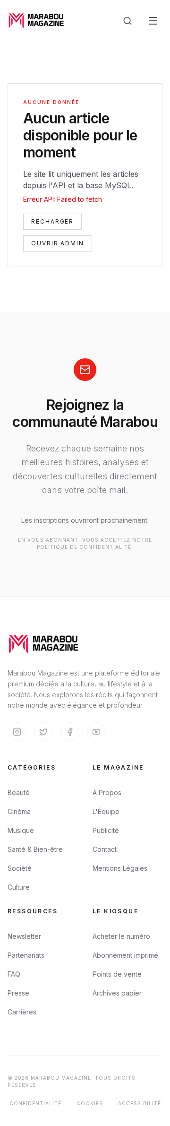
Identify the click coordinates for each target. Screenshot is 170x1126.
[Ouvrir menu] (153, 20)
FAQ (14, 974)
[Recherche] (127, 20)
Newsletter (24, 936)
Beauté (19, 792)
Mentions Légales (120, 868)
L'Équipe (106, 811)
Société (20, 868)
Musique (21, 830)
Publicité (106, 830)
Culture (19, 887)
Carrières (22, 1012)
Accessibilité (139, 1103)
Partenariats (26, 955)
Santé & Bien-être (35, 849)
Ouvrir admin (57, 243)
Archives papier (117, 993)
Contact (105, 849)
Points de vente (117, 974)
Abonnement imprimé (125, 955)
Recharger (52, 221)
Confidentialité (35, 1103)
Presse (18, 993)
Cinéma (19, 811)
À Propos (107, 792)
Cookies (89, 1103)
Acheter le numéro (121, 936)
